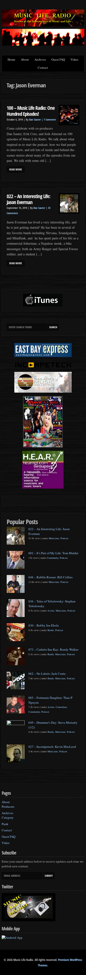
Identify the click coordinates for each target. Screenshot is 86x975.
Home (11, 59)
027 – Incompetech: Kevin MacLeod (52, 746)
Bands (51, 630)
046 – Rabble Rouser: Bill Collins (50, 577)
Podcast (64, 538)
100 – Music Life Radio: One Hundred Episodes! (31, 110)
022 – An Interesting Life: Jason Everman (28, 199)
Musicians (54, 538)
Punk (5, 824)
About (25, 59)
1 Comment (50, 119)
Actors (51, 610)
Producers (8, 806)
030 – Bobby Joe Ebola (43, 625)
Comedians (61, 707)
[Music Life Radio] (43, 25)
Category (8, 817)
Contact (43, 67)
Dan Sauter (35, 119)
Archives (40, 59)
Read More (15, 169)
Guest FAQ (58, 59)
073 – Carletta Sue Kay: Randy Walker (53, 649)
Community (52, 557)
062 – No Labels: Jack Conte (47, 673)
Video (74, 59)
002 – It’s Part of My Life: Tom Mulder (53, 553)
